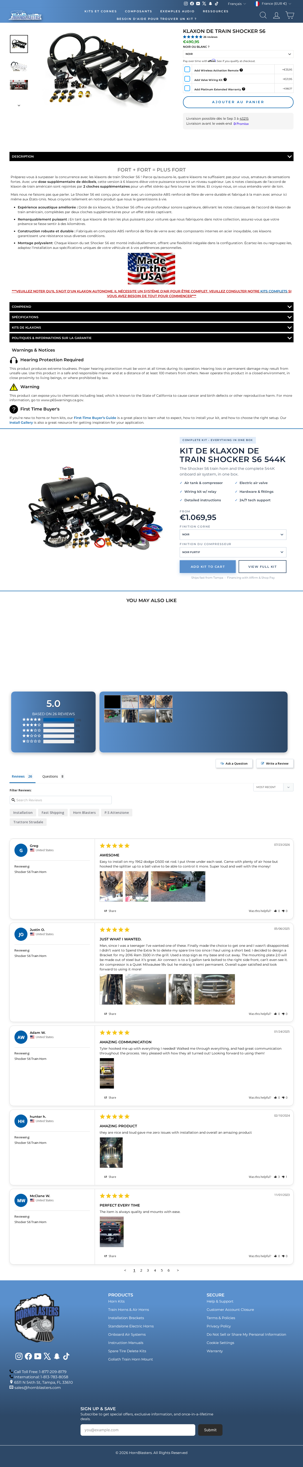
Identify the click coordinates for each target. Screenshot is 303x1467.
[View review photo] (111, 886)
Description (23, 156)
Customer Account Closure (230, 1309)
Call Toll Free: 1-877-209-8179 (40, 1372)
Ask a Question (237, 763)
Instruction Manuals (125, 1342)
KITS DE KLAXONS (26, 327)
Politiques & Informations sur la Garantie (52, 338)
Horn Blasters (84, 812)
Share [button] (112, 911)
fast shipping (53, 812)
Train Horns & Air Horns (128, 1309)
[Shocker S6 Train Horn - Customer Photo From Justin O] (130, 715)
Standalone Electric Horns (131, 1326)
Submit (210, 1429)
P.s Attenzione (117, 812)
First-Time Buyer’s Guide (95, 418)
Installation (23, 812)
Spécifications (25, 317)
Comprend (21, 306)
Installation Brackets (126, 1318)
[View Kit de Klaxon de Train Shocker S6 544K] (94, 508)
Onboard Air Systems (127, 1334)
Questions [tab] (50, 776)
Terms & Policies (221, 1318)
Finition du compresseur (206, 544)
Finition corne (195, 526)
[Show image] (19, 44)
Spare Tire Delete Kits (127, 1351)
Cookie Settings (220, 1342)
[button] (277, 911)
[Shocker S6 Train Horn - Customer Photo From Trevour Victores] (112, 701)
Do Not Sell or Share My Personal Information (246, 1334)
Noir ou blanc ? (196, 46)
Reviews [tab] (18, 776)
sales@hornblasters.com (37, 1387)
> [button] (178, 1270)
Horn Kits (116, 1301)
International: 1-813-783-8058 (41, 1377)
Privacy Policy (219, 1326)
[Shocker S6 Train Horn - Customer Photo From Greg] (147, 701)
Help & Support (220, 1301)
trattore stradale (28, 822)
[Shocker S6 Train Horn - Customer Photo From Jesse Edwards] (130, 701)
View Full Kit (262, 566)
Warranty (215, 1351)
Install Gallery (21, 422)
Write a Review (277, 763)
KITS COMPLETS (273, 291)
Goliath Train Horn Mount (130, 1359)
